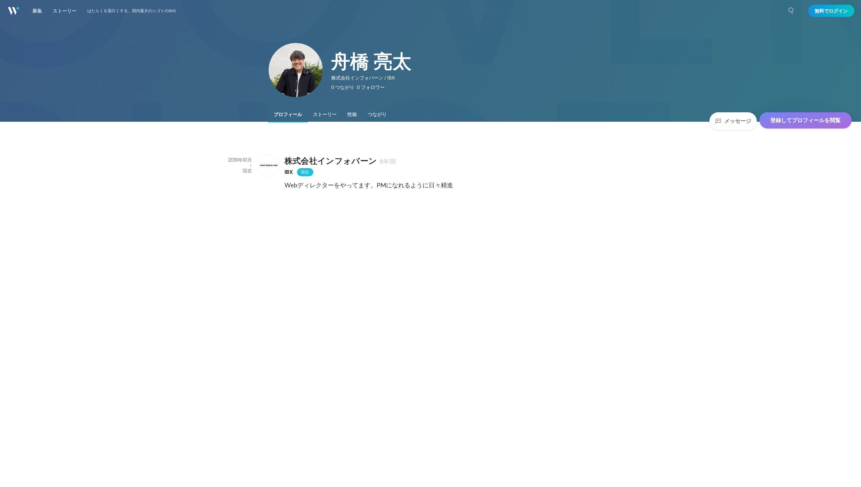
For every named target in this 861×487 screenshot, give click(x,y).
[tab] (288, 114)
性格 (352, 114)
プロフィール (288, 114)
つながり (377, 114)
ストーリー (325, 114)
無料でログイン (831, 10)
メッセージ (737, 121)
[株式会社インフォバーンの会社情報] (268, 165)
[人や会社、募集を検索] (791, 11)
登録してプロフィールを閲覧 (805, 120)
